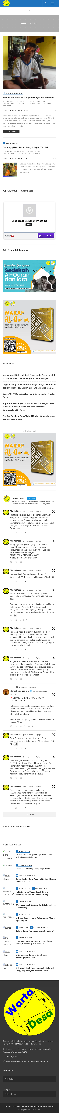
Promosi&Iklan (48, 1106)
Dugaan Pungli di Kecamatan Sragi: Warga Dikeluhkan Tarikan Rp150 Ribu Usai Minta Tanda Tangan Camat (29, 386)
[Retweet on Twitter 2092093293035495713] (16, 582)
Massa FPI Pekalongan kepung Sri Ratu (33, 869)
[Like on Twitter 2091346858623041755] (21, 778)
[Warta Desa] (6, 3)
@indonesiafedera (40, 691)
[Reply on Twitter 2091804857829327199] (11, 726)
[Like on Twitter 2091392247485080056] (21, 749)
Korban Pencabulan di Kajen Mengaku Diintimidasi (28, 97)
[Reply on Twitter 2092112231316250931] (11, 562)
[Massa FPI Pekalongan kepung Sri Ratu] (8, 865)
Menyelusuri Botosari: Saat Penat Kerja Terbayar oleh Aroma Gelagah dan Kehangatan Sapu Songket (29, 377)
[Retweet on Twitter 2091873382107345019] (16, 650)
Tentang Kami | (11, 1106)
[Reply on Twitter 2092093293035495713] (11, 582)
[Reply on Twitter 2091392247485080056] (11, 749)
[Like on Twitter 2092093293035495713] (21, 582)
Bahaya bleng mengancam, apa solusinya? (35, 931)
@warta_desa (28, 511)
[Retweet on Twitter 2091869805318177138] (16, 679)
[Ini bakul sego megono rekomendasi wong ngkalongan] (8, 915)
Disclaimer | (38, 1106)
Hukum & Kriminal (37, 102)
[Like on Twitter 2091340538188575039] (21, 808)
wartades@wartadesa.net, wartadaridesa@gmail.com (27, 1061)
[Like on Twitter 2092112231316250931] (21, 562)
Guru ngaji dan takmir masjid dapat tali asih (26, 147)
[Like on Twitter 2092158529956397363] (21, 533)
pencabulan (9, 106)
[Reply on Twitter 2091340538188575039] (11, 808)
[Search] (46, 3)
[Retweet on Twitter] (17, 687)
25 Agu (38, 511)
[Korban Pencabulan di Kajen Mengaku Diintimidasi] (29, 62)
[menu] (52, 3)
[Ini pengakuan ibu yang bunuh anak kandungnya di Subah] (8, 953)
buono (10, 102)
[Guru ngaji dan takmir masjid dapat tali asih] (10, 169)
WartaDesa (15, 511)
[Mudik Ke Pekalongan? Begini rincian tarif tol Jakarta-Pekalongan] (8, 855)
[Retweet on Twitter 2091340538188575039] (16, 808)
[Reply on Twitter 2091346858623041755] (11, 778)
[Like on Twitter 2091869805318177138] (21, 679)
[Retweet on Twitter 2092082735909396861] (16, 620)
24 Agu (38, 628)
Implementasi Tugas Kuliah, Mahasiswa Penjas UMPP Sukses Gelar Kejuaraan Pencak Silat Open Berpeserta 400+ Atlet (28, 406)
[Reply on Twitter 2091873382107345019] (11, 650)
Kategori (6, 1090)
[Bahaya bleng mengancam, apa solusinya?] (7, 928)
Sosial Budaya (34, 151)
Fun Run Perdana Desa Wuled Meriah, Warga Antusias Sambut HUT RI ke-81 (29, 418)
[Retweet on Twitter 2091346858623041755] (16, 778)
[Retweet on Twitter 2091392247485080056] (16, 749)
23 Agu (38, 735)
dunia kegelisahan (19, 691)
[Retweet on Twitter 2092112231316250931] (16, 562)
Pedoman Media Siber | (25, 1106)
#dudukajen (15, 558)
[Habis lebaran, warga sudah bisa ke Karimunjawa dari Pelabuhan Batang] (8, 891)
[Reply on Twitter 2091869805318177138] (11, 679)
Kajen (21, 104)
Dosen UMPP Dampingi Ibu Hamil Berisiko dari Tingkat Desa (29, 395)
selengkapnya (11, 131)
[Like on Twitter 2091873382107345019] (21, 650)
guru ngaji (12, 104)
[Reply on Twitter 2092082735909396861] (11, 620)
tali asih (36, 153)
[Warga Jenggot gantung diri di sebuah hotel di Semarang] (8, 903)
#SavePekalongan (29, 558)
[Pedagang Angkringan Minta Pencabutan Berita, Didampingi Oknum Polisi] (8, 941)
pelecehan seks (44, 104)
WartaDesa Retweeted (27, 687)
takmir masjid (25, 153)
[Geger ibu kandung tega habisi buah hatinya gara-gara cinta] (8, 877)
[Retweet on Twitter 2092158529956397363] (16, 533)
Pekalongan (31, 104)
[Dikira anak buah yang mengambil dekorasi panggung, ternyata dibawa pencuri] (8, 966)
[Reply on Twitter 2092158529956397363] (11, 533)
